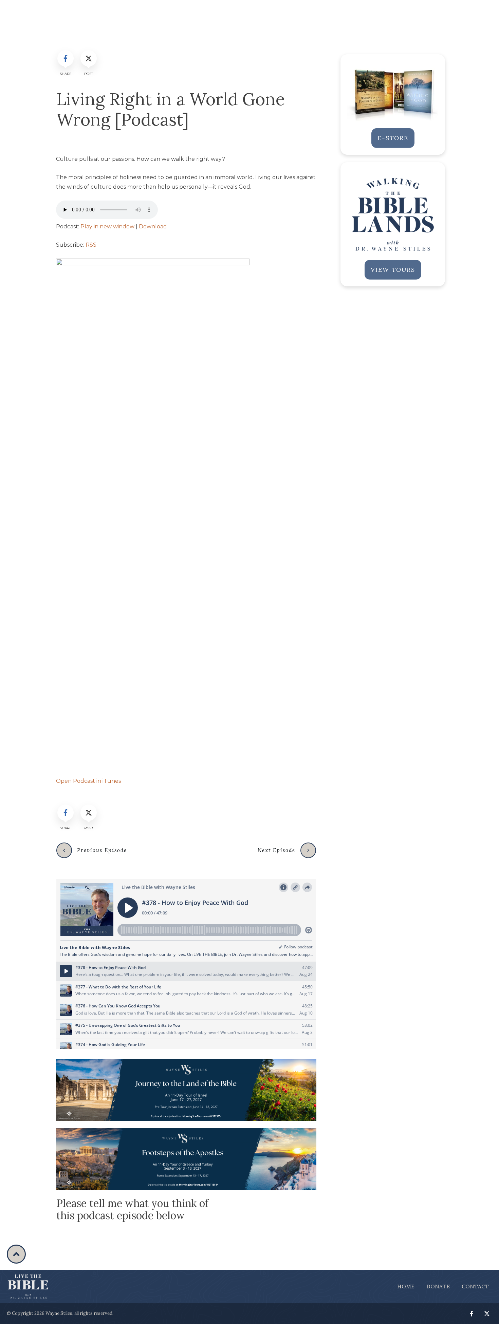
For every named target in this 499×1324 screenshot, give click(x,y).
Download (153, 226)
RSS (91, 245)
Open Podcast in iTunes (88, 781)
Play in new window (107, 226)
